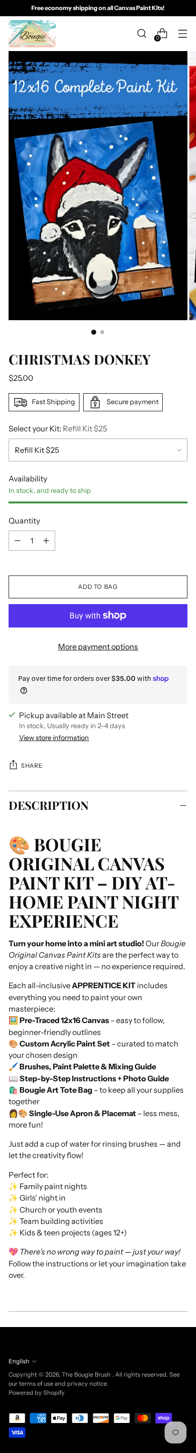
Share (31, 765)
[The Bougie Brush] (32, 33)
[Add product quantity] (17, 540)
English (19, 1361)
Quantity (24, 520)
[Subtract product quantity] (46, 540)
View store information (54, 737)
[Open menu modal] (182, 33)
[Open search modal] (141, 33)
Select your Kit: (58, 428)
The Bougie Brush (87, 1374)
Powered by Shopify (37, 1392)
